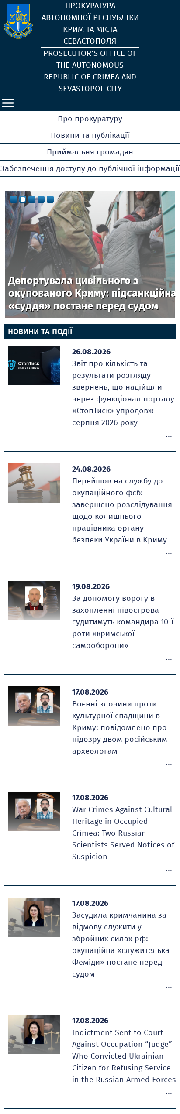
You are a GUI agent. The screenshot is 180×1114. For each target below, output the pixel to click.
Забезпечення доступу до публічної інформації (90, 168)
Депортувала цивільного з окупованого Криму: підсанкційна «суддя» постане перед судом (92, 293)
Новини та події (40, 331)
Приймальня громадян (90, 152)
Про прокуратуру (90, 118)
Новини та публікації (90, 135)
